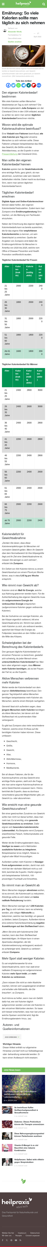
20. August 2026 (11, 1100)
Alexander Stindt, (15, 31)
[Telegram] (23, 85)
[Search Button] (43, 4)
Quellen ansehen (15, 41)
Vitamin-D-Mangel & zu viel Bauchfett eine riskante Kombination (26, 1148)
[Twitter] (13, 85)
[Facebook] (8, 85)
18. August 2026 (21, 1166)
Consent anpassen (33, 1235)
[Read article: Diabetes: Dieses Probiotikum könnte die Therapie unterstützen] (7, 1124)
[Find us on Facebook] (2, 1240)
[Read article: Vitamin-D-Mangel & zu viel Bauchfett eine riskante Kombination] (7, 1147)
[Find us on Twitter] (7, 1240)
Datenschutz (35, 1233)
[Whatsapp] (18, 85)
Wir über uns (6, 1235)
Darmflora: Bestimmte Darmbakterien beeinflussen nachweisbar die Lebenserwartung (20, 1094)
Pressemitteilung (9, 153)
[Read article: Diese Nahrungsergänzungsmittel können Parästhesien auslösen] (7, 1136)
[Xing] (28, 85)
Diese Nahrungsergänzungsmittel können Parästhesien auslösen (29, 1134)
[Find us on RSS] (20, 1240)
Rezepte (18, 1235)
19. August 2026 (21, 1154)
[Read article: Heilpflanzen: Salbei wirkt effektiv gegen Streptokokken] (7, 1162)
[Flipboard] (33, 85)
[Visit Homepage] (23, 4)
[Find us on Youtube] (16, 1240)
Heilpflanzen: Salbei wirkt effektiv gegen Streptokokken (29, 1160)
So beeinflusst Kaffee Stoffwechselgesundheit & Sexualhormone (26, 1110)
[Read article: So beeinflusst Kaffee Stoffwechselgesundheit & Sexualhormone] (7, 1110)
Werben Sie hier (8, 1233)
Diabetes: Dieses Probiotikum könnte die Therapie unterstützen (29, 1123)
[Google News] (39, 85)
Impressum (22, 1233)
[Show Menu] (3, 4)
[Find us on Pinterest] (11, 1240)
